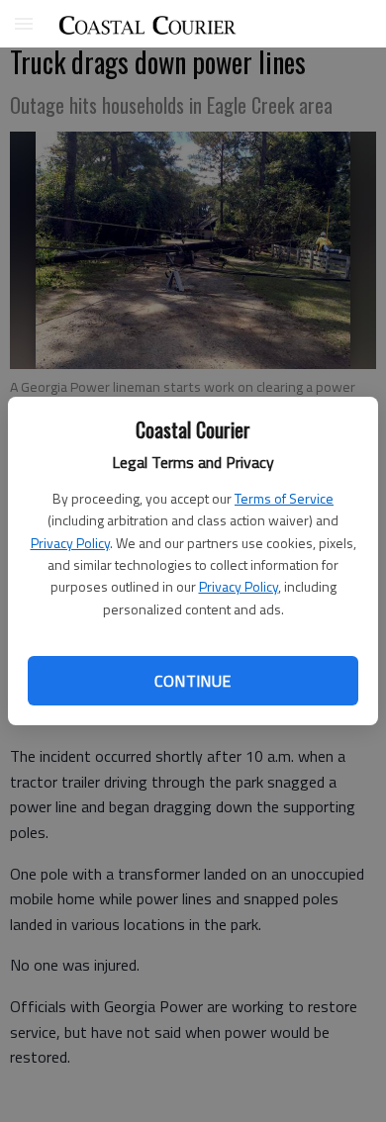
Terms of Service (284, 498)
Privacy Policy (70, 542)
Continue (192, 681)
